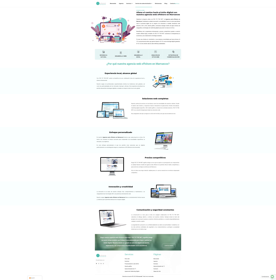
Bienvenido (113, 3)
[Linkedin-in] (101, 263)
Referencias (158, 3)
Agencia (121, 3)
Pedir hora (176, 3)
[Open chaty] (272, 276)
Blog (166, 3)
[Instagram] (103, 263)
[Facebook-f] (98, 263)
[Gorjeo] (96, 263)
